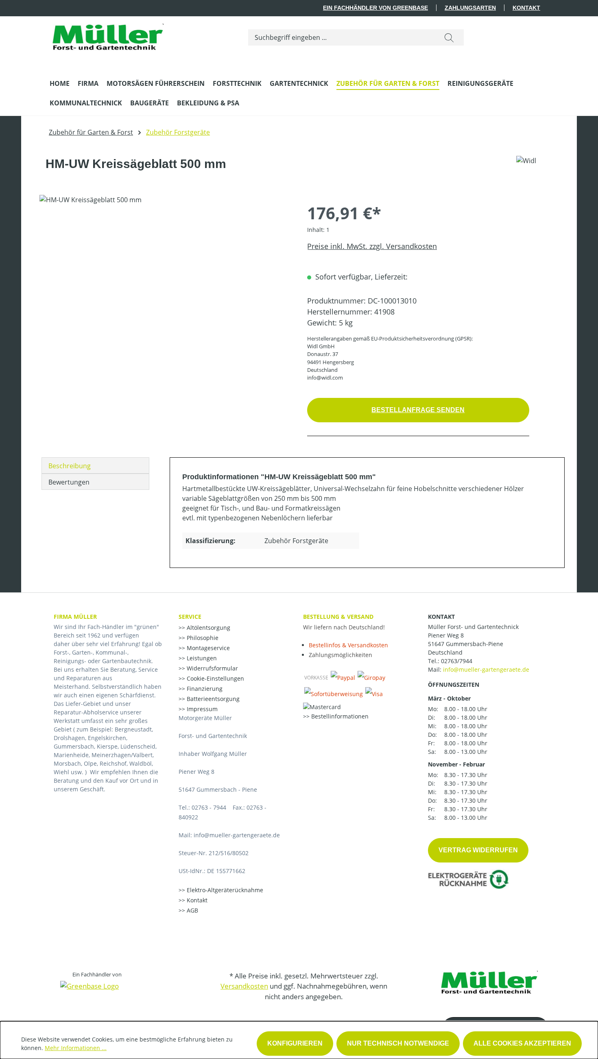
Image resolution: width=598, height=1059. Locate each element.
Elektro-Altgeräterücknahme (224, 890)
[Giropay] (371, 677)
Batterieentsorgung (212, 699)
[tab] (95, 465)
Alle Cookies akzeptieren (522, 1043)
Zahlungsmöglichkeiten (340, 655)
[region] (165, 282)
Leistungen (201, 658)
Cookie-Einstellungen (214, 678)
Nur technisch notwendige (398, 1043)
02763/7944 (456, 661)
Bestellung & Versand (338, 616)
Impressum (201, 709)
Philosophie (201, 638)
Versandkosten (244, 986)
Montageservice (207, 648)
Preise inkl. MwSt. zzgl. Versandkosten (372, 246)
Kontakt (526, 7)
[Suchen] (449, 37)
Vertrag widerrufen (478, 850)
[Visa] (374, 694)
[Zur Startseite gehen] (107, 36)
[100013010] (164, 282)
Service (190, 616)
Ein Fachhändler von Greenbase (375, 7)
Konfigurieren (295, 1043)
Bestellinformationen (339, 716)
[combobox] (341, 37)
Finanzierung (204, 688)
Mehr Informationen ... (76, 1048)
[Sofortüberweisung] (333, 694)
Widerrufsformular (211, 668)
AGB (191, 910)
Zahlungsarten (470, 7)
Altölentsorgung (207, 627)
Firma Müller (75, 616)
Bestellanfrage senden (418, 409)
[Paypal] (343, 677)
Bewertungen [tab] (68, 482)
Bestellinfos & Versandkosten (348, 645)
